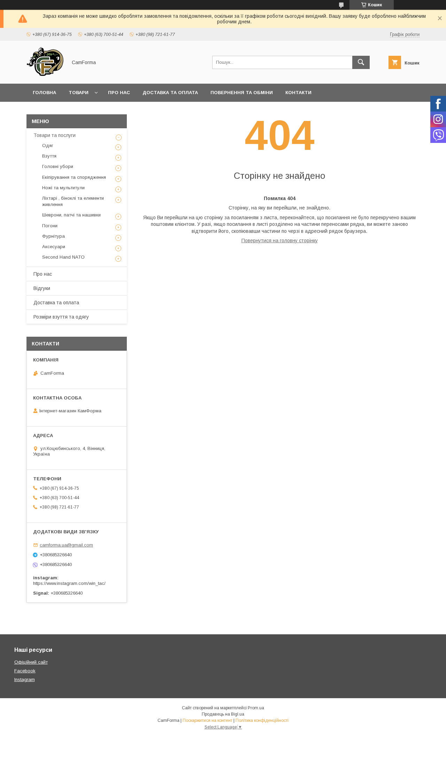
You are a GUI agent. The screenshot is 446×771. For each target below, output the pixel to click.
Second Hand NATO (63, 257)
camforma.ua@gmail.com (66, 545)
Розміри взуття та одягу (61, 317)
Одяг (47, 145)
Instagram (24, 679)
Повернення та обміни (241, 92)
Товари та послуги (54, 135)
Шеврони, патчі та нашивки (71, 214)
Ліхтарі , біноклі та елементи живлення (73, 201)
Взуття (49, 156)
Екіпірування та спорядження (74, 177)
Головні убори (57, 166)
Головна (44, 92)
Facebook (25, 670)
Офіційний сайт (31, 662)
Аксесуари (53, 246)
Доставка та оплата (170, 92)
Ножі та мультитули (63, 187)
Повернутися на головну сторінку (279, 240)
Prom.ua (256, 707)
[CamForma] (44, 74)
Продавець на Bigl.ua (223, 714)
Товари (79, 92)
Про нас (119, 92)
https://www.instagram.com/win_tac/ (69, 583)
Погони (49, 225)
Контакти (298, 92)
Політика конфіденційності (262, 720)
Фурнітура (53, 236)
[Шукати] (361, 62)
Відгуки (41, 288)
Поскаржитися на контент (207, 720)
